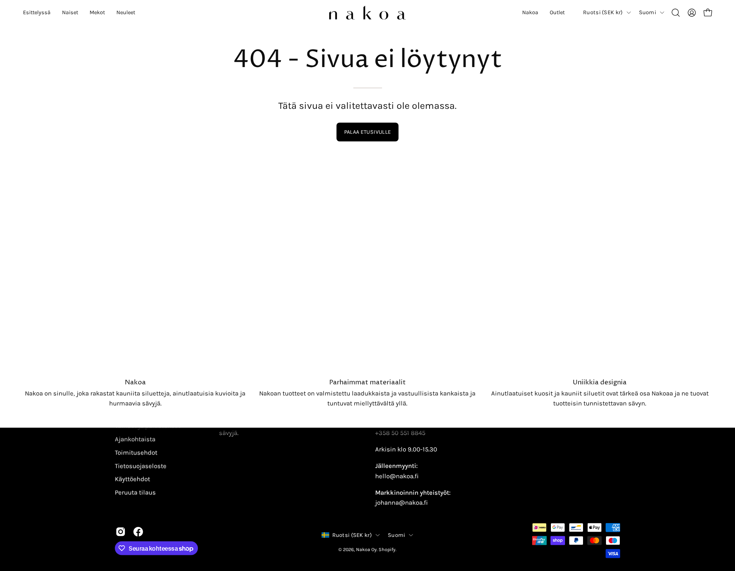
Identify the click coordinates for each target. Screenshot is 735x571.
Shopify (387, 549)
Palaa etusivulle (367, 132)
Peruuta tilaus (135, 492)
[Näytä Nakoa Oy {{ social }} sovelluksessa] (120, 532)
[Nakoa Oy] (367, 13)
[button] (36, 12)
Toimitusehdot (136, 452)
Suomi (647, 12)
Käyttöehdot (132, 478)
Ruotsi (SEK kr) (602, 12)
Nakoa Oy (366, 549)
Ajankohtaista (135, 439)
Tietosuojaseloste (141, 465)
